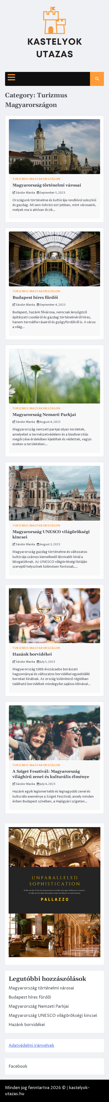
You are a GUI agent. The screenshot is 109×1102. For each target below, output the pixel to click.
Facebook (18, 1066)
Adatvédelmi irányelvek (31, 1045)
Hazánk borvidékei (32, 654)
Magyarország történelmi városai (46, 185)
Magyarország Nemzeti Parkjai (44, 414)
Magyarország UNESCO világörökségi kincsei (53, 1015)
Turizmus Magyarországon (36, 179)
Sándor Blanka (25, 193)
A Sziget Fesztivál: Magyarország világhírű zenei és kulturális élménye (50, 774)
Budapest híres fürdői (35, 297)
